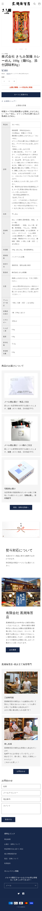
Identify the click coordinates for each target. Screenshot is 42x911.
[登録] (35, 885)
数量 (3, 77)
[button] (2, 3)
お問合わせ (21, 771)
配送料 (8, 73)
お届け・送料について (12, 844)
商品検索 (7, 839)
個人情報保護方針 (10, 854)
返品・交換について (11, 858)
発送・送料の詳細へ (21, 507)
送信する (8, 819)
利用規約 (7, 863)
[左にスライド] (16, 49)
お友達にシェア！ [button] (10, 101)
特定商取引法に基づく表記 (13, 849)
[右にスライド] (25, 49)
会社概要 (12, 650)
